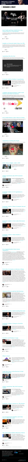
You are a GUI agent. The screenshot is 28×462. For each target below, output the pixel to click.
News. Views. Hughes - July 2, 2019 (11, 163)
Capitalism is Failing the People (10, 140)
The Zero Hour (21, 360)
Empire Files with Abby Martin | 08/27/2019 (14, 18)
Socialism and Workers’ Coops (10, 338)
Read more (9, 34)
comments (4, 286)
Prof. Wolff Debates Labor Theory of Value (13, 117)
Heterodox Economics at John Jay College (13, 269)
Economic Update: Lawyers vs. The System (13, 403)
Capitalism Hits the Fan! (8, 56)
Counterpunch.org (22, 292)
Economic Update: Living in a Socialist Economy (12, 324)
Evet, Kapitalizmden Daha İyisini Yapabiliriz (11, 250)
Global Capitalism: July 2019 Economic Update (12, 176)
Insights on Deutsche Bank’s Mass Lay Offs (13, 43)
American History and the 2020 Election (12, 291)
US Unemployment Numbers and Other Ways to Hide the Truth (12, 417)
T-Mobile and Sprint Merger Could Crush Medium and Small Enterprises (13, 93)
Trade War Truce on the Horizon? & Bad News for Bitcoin (12, 372)
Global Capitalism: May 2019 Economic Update (12, 387)
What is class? (6, 356)
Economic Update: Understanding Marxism (13, 310)
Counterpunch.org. (22, 339)
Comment (5, 38)
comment (4, 412)
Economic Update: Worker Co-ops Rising (13, 79)
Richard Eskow (16, 360)
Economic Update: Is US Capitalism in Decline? (12, 192)
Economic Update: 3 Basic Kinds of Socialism (11, 235)
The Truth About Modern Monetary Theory (13, 432)
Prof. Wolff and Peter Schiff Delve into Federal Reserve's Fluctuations (12, 31)
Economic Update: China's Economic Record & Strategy (13, 207)
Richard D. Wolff (9, 7)
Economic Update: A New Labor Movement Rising (13, 221)
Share (8, 38)
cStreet (25, 460)
